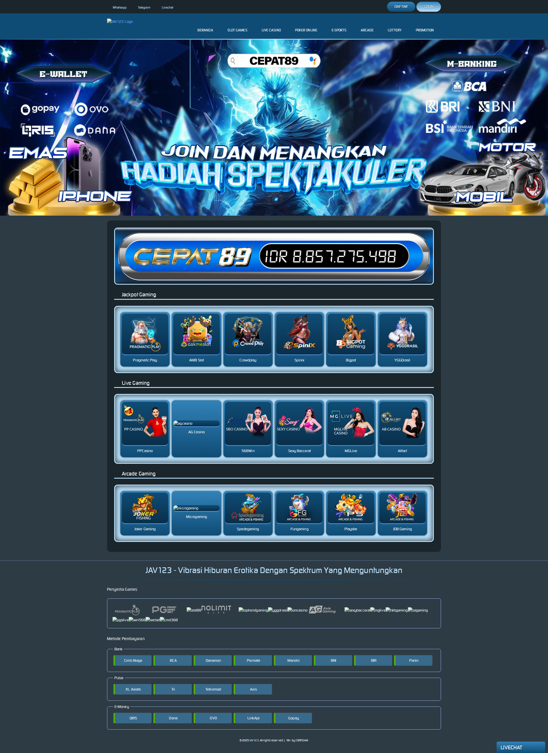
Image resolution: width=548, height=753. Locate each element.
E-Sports (339, 30)
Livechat (168, 7)
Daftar (401, 6)
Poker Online (306, 30)
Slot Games (237, 30)
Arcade (367, 30)
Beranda (205, 30)
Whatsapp (119, 7)
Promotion (425, 30)
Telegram (144, 7)
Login (429, 6)
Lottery (395, 30)
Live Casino (271, 30)
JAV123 (254, 740)
